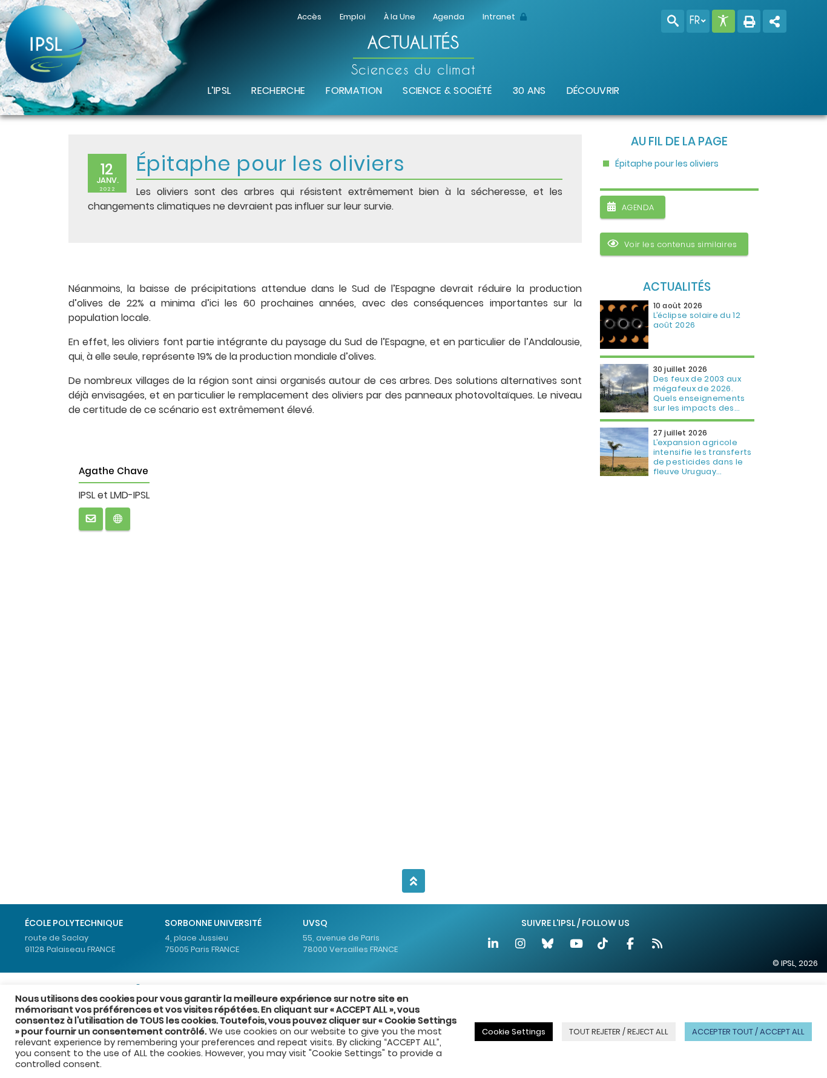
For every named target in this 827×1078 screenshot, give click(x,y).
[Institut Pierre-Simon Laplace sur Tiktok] (603, 945)
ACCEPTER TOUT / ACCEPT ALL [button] (748, 1031)
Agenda (448, 17)
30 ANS (529, 91)
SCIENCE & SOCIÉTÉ (447, 91)
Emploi (353, 17)
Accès (309, 17)
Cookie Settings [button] (513, 1031)
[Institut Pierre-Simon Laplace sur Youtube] (576, 945)
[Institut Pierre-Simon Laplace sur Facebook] (630, 945)
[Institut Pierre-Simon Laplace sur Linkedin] (493, 945)
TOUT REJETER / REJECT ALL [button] (618, 1031)
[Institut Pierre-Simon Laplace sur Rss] (657, 945)
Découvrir (593, 91)
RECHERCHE (278, 91)
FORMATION (354, 91)
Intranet (500, 17)
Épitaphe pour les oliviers (667, 164)
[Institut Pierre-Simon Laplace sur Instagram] (521, 945)
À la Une (399, 17)
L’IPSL (219, 91)
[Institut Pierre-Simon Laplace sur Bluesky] (548, 945)
